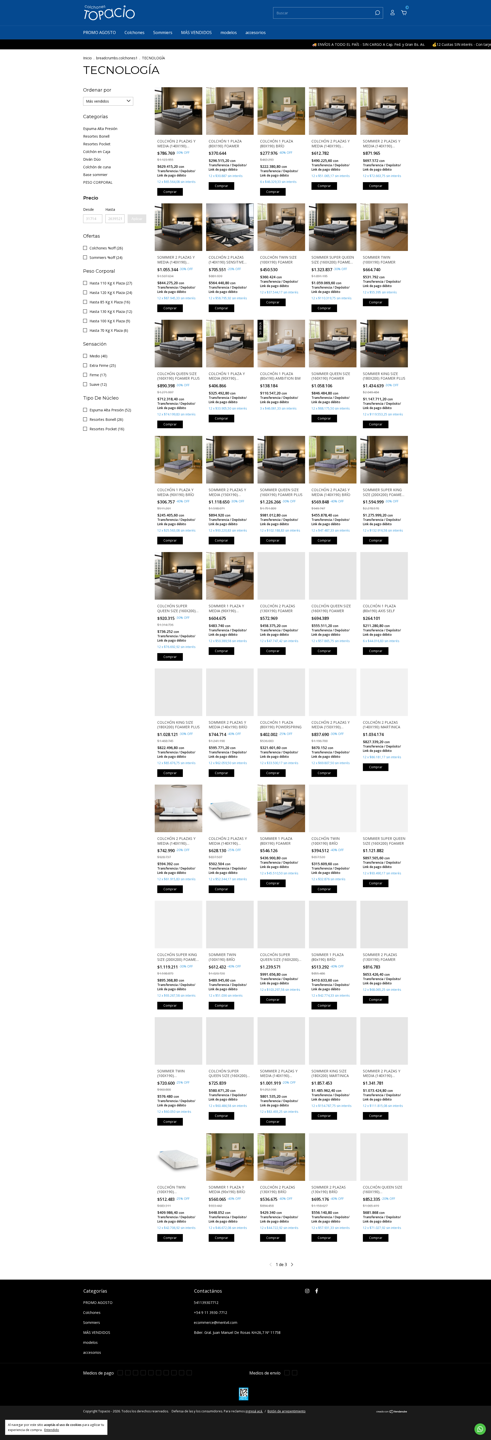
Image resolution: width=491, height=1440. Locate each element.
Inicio (87, 58)
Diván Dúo (92, 159)
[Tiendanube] (392, 1412)
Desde (88, 209)
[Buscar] (377, 13)
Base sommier (95, 174)
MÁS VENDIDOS (196, 32)
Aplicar (136, 219)
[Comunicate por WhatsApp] (480, 1429)
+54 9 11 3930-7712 (210, 1312)
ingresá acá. (254, 1411)
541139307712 (206, 1302)
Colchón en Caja (96, 151)
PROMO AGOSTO (99, 32)
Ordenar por (97, 90)
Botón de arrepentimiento (286, 1411)
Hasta (110, 209)
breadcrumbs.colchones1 (117, 58)
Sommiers (162, 32)
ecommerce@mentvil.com (215, 1322)
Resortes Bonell (96, 136)
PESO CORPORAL (98, 182)
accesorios (256, 32)
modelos (228, 32)
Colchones (134, 32)
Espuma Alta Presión (100, 128)
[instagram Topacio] (307, 1290)
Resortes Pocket (96, 143)
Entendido (51, 1430)
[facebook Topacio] (316, 1290)
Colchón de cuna (97, 166)
